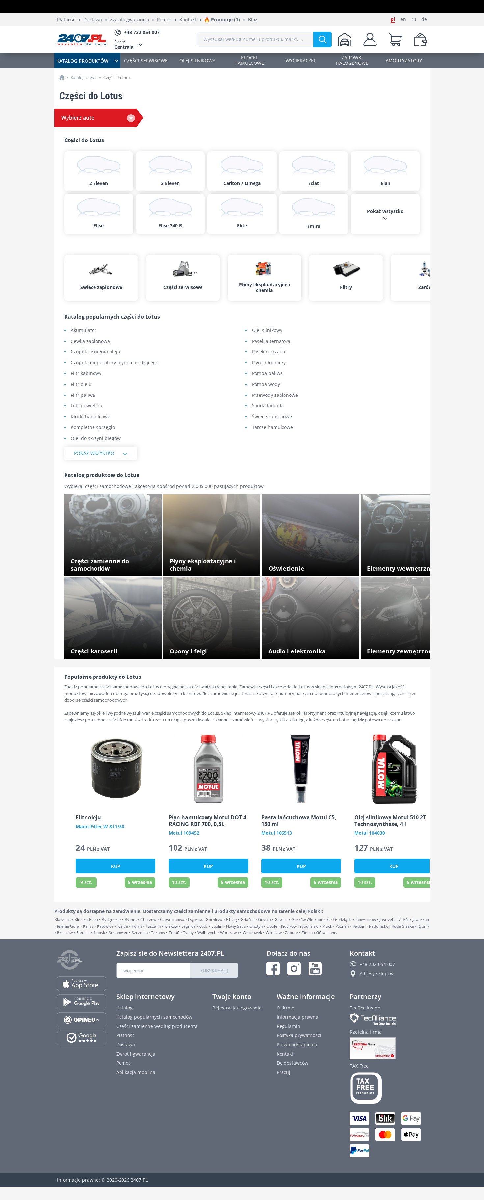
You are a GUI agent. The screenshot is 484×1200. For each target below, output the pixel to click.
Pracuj (283, 1072)
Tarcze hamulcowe (272, 427)
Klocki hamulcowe (90, 417)
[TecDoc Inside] (388, 1019)
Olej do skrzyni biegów (96, 438)
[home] (61, 77)
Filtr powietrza (86, 406)
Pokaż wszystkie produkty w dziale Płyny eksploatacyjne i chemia (213, 566)
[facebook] (273, 968)
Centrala (123, 44)
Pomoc (164, 20)
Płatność (66, 20)
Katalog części (84, 77)
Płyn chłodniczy (269, 363)
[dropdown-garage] (344, 39)
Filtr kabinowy (86, 373)
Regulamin (288, 1026)
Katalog (124, 1008)
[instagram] (294, 968)
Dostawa (92, 20)
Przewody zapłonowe (275, 395)
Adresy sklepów (377, 973)
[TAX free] (388, 1088)
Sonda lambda (268, 406)
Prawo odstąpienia (297, 1044)
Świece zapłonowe (272, 417)
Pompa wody (266, 384)
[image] (115, 769)
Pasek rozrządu (268, 352)
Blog (252, 20)
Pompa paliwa (267, 373)
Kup (115, 866)
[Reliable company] (388, 1048)
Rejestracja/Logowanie (237, 1008)
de (424, 19)
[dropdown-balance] (420, 39)
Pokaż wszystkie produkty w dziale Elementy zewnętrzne (404, 649)
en (403, 19)
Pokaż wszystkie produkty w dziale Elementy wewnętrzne (404, 566)
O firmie (285, 1008)
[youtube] (315, 968)
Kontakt (187, 20)
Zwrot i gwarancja (129, 20)
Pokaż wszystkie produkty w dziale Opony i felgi (215, 649)
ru (413, 19)
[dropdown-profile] (370, 39)
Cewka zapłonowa (90, 341)
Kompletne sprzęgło (93, 427)
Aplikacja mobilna (135, 1072)
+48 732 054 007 (377, 964)
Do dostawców (292, 1063)
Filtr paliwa (83, 395)
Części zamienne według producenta (157, 1026)
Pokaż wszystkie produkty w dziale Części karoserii (116, 649)
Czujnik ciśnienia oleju (95, 352)
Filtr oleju (81, 384)
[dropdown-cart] (395, 39)
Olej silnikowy (267, 330)
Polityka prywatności (299, 1035)
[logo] (81, 39)
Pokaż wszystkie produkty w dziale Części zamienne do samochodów (116, 566)
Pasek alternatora (271, 341)
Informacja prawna (297, 1017)
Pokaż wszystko (94, 453)
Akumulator (83, 330)
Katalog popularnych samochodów (154, 1017)
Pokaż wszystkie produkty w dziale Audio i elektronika (313, 649)
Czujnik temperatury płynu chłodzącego (114, 363)
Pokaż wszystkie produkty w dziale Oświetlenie (305, 566)
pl (393, 19)
